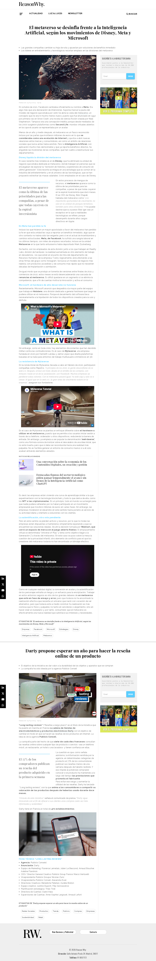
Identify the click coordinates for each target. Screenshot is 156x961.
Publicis (66, 911)
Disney (76, 629)
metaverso (83, 113)
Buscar (133, 14)
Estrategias (63, 629)
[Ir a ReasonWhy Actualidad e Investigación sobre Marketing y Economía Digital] (31, 4)
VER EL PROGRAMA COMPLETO (118, 111)
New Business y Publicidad (62, 932)
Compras (78, 911)
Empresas (91, 911)
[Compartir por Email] (3, 590)
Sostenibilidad (28, 917)
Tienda (55, 911)
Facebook (38, 629)
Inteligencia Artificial (30, 636)
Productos (43, 911)
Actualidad (36, 13)
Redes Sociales (28, 911)
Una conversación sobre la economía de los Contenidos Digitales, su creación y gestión (61, 463)
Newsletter (75, 13)
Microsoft (51, 629)
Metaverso (47, 636)
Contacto (93, 932)
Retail (41, 917)
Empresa (25, 629)
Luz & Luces (55, 13)
